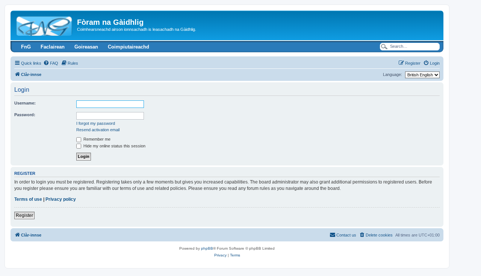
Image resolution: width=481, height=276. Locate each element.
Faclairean (53, 47)
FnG (26, 47)
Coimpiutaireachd (128, 47)
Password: (24, 114)
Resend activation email (97, 129)
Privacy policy (60, 199)
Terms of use (28, 199)
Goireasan (86, 47)
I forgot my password (95, 123)
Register (24, 215)
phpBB (207, 248)
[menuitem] (50, 63)
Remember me (96, 139)
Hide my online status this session (113, 146)
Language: (392, 74)
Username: (25, 103)
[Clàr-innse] (44, 24)
